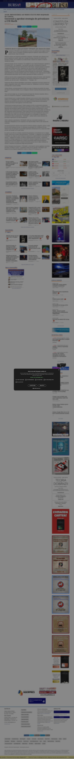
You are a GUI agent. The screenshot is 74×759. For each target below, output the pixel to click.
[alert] (37, 379)
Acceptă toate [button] (32, 385)
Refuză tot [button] (42, 385)
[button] (37, 377)
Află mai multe (39, 375)
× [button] (58, 369)
